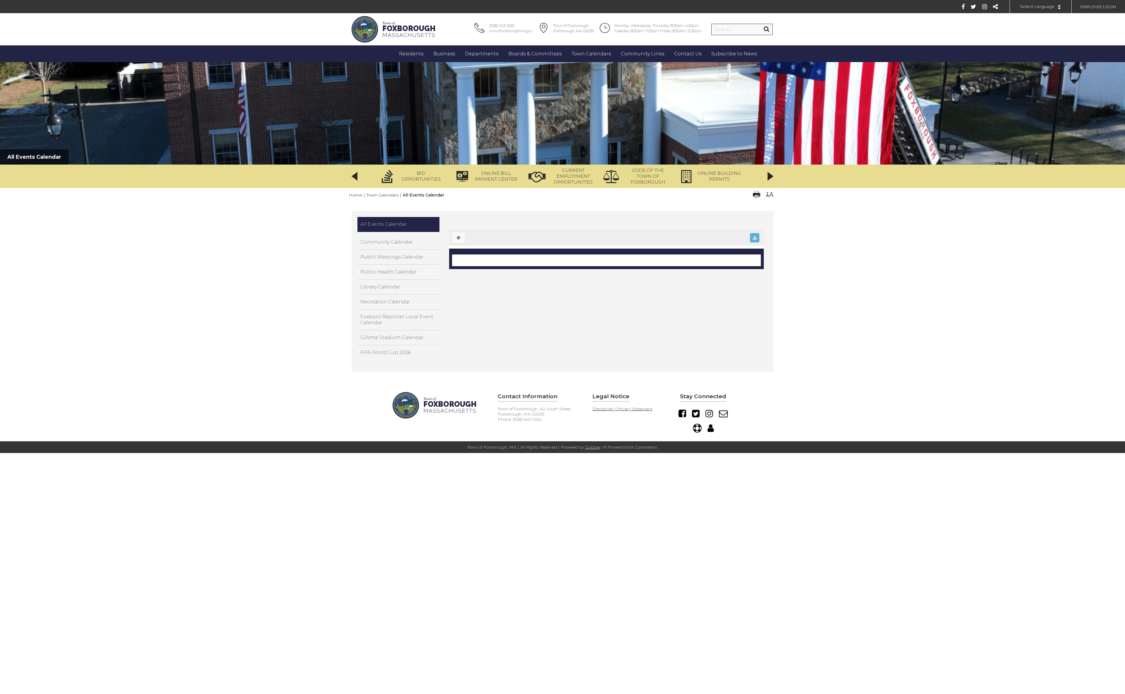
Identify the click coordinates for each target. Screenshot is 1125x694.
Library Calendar (380, 287)
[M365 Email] (723, 413)
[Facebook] (963, 7)
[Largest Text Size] (769, 195)
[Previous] (354, 176)
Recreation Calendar (385, 302)
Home (355, 195)
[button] (413, 176)
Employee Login (1098, 6)
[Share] (995, 7)
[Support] (697, 428)
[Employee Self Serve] (711, 428)
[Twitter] (973, 7)
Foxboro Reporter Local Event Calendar (396, 319)
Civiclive (592, 447)
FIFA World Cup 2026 (385, 352)
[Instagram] (984, 7)
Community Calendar (386, 242)
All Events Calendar (383, 224)
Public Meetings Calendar (392, 257)
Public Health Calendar (388, 272)
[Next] (770, 176)
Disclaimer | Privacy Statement (622, 408)
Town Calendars (382, 195)
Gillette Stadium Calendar (392, 337)
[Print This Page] (756, 195)
